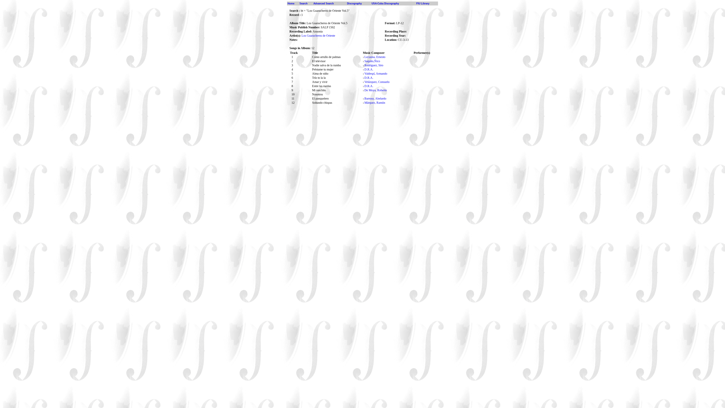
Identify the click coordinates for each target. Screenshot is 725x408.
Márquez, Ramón (374, 102)
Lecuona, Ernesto (374, 57)
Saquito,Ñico (372, 61)
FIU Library (422, 3)
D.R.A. (368, 69)
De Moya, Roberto (375, 90)
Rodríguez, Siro (373, 65)
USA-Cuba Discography (385, 3)
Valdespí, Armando (375, 73)
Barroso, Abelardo (375, 98)
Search (303, 3)
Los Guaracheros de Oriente (318, 35)
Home (291, 3)
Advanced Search (323, 3)
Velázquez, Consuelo (376, 81)
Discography (354, 3)
